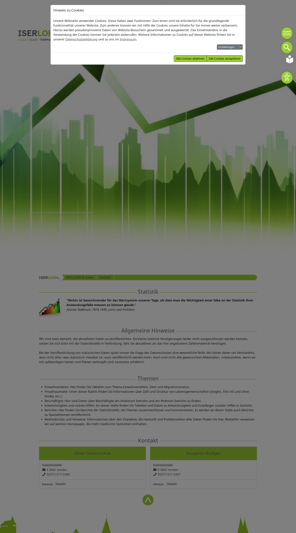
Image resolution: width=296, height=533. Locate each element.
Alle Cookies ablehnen (190, 58)
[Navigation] (287, 33)
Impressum (128, 39)
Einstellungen (226, 47)
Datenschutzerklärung (81, 39)
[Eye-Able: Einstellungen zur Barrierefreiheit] (287, 77)
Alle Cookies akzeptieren (225, 58)
